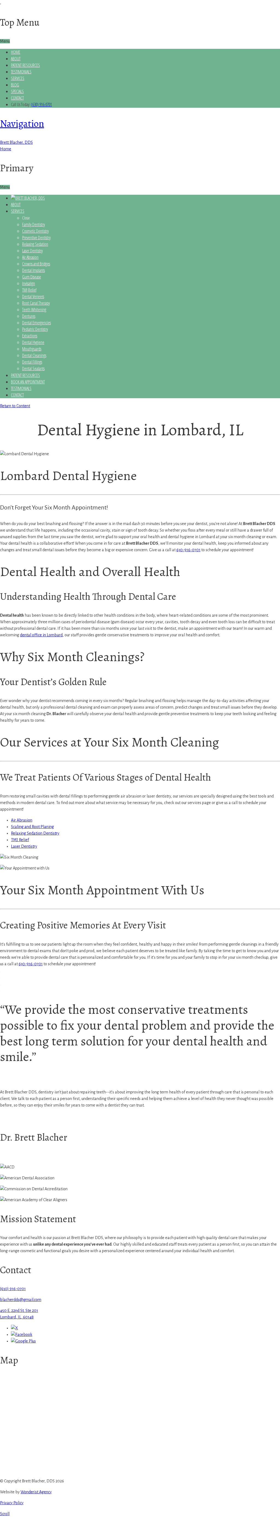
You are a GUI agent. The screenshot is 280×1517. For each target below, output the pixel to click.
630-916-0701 (188, 550)
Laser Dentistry (24, 846)
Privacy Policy (12, 1503)
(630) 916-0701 (41, 104)
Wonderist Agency (36, 1492)
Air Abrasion (21, 820)
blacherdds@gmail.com (20, 1299)
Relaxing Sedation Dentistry (35, 833)
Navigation (22, 123)
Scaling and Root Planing (32, 827)
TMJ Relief (20, 840)
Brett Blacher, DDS (16, 142)
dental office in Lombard (41, 635)
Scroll (5, 1514)
